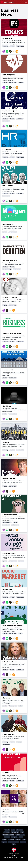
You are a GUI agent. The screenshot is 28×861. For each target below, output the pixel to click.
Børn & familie (14, 832)
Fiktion (21, 837)
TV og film (14, 837)
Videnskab (22, 842)
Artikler (17, 857)
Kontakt (22, 857)
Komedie (7, 829)
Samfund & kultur (20, 834)
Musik (22, 832)
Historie (4, 839)
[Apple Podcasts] (3, 51)
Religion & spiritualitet (8, 834)
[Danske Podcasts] (14, 849)
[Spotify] (7, 51)
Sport (13, 844)
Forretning (6, 832)
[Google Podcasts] (13, 51)
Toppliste (11, 857)
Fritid (23, 839)
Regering (4, 842)
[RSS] (16, 51)
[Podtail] (10, 51)
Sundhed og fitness (13, 842)
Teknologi (7, 837)
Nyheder (18, 839)
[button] (26, 2)
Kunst (13, 829)
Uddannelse (19, 829)
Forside (6, 857)
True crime (11, 839)
